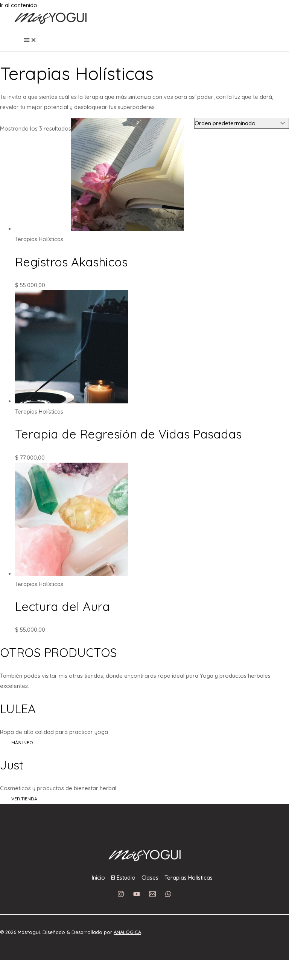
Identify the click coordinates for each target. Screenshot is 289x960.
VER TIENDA (24, 799)
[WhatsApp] (168, 895)
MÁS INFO (22, 742)
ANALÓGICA (127, 932)
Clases (149, 877)
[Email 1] (152, 895)
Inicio (98, 877)
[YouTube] (136, 895)
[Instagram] (120, 895)
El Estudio (123, 877)
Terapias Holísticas (188, 877)
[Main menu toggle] (30, 40)
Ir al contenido (18, 5)
